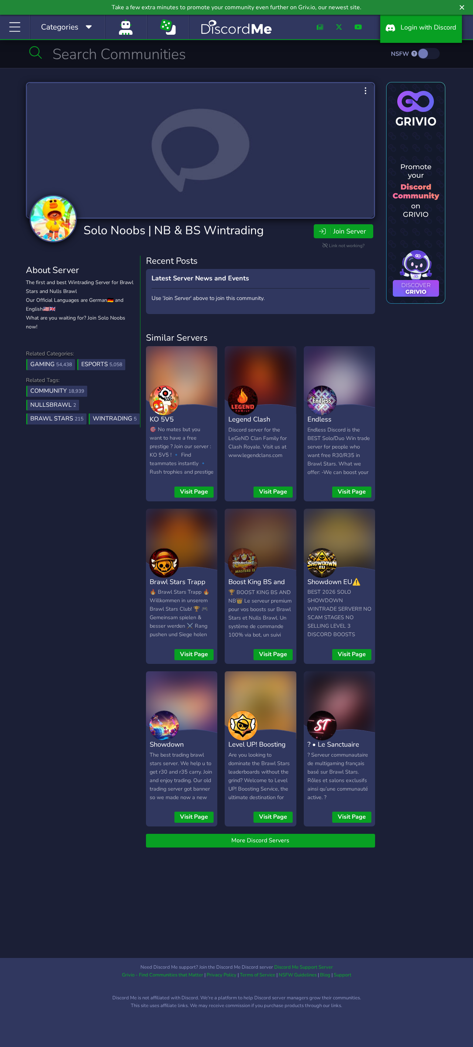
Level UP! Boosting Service (257, 750)
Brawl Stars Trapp (177, 581)
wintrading (115, 419)
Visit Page (194, 492)
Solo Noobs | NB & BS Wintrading (174, 230)
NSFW (401, 54)
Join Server (349, 231)
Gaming (51, 364)
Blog (325, 975)
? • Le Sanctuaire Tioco (333, 750)
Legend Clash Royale (249, 424)
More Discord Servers (260, 840)
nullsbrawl (53, 405)
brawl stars (57, 419)
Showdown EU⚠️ (334, 581)
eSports (101, 364)
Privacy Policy (221, 975)
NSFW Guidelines (298, 975)
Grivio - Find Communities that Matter (162, 975)
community (57, 391)
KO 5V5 (162, 419)
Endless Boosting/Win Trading (328, 430)
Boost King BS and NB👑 (256, 587)
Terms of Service (257, 975)
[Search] (35, 52)
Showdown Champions (167, 750)
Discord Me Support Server (303, 967)
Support (342, 975)
